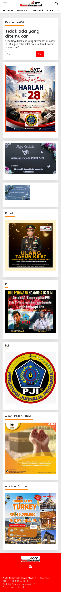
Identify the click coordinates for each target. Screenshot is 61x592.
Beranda (44, 578)
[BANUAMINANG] (31, 3)
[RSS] (30, 566)
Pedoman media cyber (15, 587)
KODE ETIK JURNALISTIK (15, 581)
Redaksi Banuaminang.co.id (17, 584)
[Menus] (5, 4)
